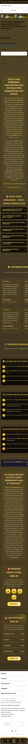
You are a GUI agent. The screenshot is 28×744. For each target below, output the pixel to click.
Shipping (3, 39)
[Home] (13, 10)
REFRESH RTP (14, 658)
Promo (2, 742)
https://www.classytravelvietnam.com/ (15, 183)
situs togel (4, 718)
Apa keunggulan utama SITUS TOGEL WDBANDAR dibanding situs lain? (14, 210)
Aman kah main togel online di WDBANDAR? (14, 250)
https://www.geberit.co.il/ (14, 187)
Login (8, 742)
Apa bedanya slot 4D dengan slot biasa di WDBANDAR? (14, 230)
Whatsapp (20, 742)
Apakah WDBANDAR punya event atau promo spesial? (14, 243)
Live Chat (25, 742)
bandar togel (11, 718)
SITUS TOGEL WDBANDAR (15, 100)
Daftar (14, 742)
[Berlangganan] (22, 724)
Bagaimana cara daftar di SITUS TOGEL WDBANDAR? (14, 236)
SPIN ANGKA (14, 604)
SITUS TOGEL (19, 169)
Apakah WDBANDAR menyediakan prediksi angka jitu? (14, 216)
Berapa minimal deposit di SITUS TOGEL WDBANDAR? (14, 223)
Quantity (3, 49)
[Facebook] (2, 63)
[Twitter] (4, 63)
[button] (2, 10)
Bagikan (5, 60)
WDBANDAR (15, 135)
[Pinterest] (7, 63)
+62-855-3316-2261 (15, 702)
